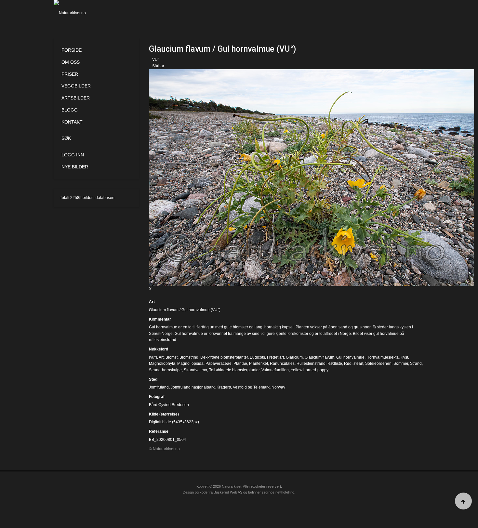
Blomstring (188, 357)
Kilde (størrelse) (164, 414)
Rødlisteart (353, 363)
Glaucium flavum (319, 357)
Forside (71, 50)
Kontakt (72, 122)
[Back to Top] (463, 501)
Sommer (400, 363)
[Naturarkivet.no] (80, 13)
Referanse (158, 431)
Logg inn (72, 154)
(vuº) (153, 357)
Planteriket (258, 363)
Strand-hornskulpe (165, 370)
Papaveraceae (219, 363)
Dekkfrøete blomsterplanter (224, 357)
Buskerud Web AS (228, 492)
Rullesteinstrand (311, 363)
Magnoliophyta (162, 363)
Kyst (404, 357)
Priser (69, 74)
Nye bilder (74, 166)
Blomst (172, 357)
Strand (416, 363)
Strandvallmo (195, 370)
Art (152, 301)
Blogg (69, 109)
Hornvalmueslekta (382, 357)
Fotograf (157, 396)
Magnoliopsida (190, 363)
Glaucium (294, 357)
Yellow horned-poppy (309, 370)
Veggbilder (76, 85)
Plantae (240, 363)
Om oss (70, 62)
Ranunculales (282, 363)
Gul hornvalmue (350, 357)
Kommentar (160, 319)
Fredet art (275, 357)
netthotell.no (284, 492)
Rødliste (334, 363)
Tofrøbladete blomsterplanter (234, 370)
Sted (153, 379)
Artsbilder (75, 97)
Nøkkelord (158, 349)
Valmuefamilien (275, 370)
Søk (66, 138)
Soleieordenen (378, 363)
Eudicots (257, 357)
